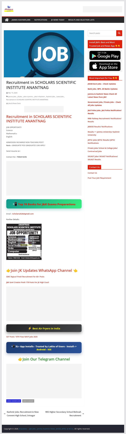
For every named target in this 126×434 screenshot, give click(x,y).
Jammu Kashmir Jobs (21, 20)
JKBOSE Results (94, 126)
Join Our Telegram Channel (46, 359)
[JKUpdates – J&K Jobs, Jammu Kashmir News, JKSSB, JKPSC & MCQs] (7, 20)
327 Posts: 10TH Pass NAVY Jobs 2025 (22, 337)
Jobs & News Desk (14, 103)
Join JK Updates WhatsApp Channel (41, 270)
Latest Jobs (60, 96)
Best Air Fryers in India (46, 328)
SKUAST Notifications (108, 156)
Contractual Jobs (95, 151)
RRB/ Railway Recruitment (99, 118)
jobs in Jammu (28, 96)
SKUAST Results (94, 159)
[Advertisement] (102, 9)
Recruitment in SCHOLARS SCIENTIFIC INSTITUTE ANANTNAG (27, 100)
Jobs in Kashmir (39, 96)
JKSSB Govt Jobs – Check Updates (102, 84)
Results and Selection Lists (81, 20)
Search (119, 33)
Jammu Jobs (12, 96)
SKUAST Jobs (93, 156)
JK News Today (57, 20)
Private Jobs (93, 148)
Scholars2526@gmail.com (23, 214)
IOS (49, 349)
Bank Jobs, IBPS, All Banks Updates (103, 89)
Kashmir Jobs (50, 96)
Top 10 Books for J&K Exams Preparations (46, 204)
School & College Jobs (108, 148)
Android (41, 349)
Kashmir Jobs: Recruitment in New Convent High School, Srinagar (23, 414)
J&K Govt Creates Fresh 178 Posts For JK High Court (27, 282)
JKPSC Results (103, 140)
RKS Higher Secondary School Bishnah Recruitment (63, 414)
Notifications (40, 20)
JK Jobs (20, 96)
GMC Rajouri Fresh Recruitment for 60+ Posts (25, 276)
